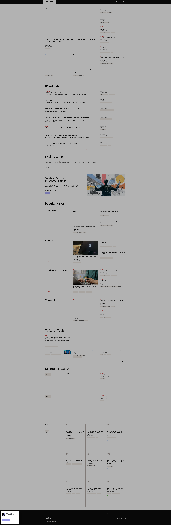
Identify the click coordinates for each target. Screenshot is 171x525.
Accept (6, 520)
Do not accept (14, 520)
